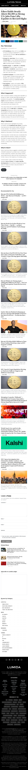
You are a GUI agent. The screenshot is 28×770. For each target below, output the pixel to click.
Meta (14, 717)
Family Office (5, 604)
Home (2, 9)
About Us (23, 5)
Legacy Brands (5, 646)
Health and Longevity (14, 682)
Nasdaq (24, 717)
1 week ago (10, 346)
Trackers (4, 630)
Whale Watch (17, 724)
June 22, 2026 (10, 566)
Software (4, 651)
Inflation (12, 713)
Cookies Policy (21, 730)
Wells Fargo (10, 724)
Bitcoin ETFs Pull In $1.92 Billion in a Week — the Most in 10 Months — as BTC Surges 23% (13, 196)
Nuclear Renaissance (7, 647)
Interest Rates (23, 713)
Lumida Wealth (5, 5)
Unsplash (25, 38)
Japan (15, 715)
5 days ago (10, 287)
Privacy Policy (14, 730)
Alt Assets (4, 614)
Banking (14, 702)
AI (2, 636)
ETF (10, 708)
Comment (3, 502)
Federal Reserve (21, 708)
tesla (19, 722)
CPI (17, 704)
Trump (23, 722)
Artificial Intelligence (6, 702)
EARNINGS (21, 706)
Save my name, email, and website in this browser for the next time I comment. (14, 537)
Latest (14, 684)
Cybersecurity (5, 642)
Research (3, 628)
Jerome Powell (21, 715)
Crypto (9, 9)
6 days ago (10, 318)
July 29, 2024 (10, 559)
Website (3, 530)
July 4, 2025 (13, 21)
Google (3, 713)
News (6, 9)
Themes (3, 632)
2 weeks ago (10, 469)
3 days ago (10, 230)
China (24, 702)
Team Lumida (5, 21)
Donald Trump (15, 706)
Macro (3, 621)
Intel (17, 713)
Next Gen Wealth (6, 607)
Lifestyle (3, 602)
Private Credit (5, 649)
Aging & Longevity (6, 634)
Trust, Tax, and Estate (7, 609)
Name (2, 518)
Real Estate (5, 625)
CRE (3, 640)
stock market (6, 722)
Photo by (16, 38)
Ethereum (15, 708)
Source (3, 169)
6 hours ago (10, 199)
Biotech (4, 638)
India (8, 713)
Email (2, 524)
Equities (4, 618)
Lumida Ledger (14, 5)
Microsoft (19, 717)
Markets (4, 623)
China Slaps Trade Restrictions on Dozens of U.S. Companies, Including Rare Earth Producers (16, 563)
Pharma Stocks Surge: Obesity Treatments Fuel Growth (14, 557)
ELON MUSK (4, 708)
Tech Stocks (13, 722)
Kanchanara (20, 38)
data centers (7, 706)
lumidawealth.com (12, 48)
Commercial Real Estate (10, 704)
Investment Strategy (7, 715)
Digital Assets (5, 644)
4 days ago (10, 258)
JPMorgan (4, 717)
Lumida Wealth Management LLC (11, 728)
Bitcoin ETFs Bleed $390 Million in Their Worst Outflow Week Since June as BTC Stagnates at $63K (14, 343)
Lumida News (14, 2)
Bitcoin (19, 702)
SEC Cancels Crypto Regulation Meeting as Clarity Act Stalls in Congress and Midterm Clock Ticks (13, 371)
